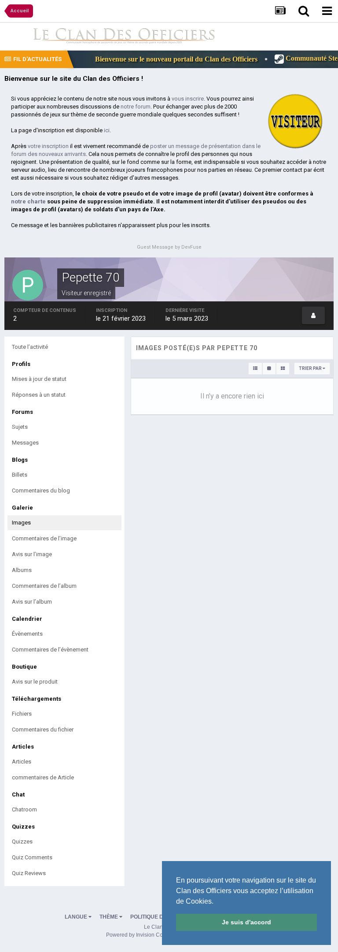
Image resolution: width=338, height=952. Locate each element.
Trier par (311, 368)
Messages (25, 442)
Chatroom (24, 809)
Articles (21, 761)
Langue (76, 917)
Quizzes (22, 841)
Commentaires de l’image (44, 538)
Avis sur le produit (35, 681)
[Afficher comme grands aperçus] (269, 368)
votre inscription (48, 146)
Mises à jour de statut (39, 379)
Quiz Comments (32, 857)
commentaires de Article (43, 777)
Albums (22, 570)
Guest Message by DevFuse (169, 247)
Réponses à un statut (39, 394)
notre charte (28, 201)
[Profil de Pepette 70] (313, 315)
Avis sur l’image (32, 554)
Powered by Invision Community (144, 935)
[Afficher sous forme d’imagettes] (283, 368)
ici (107, 130)
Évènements (27, 633)
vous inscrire (188, 98)
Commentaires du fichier (42, 729)
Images (21, 522)
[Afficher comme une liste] (255, 368)
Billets (19, 474)
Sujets (20, 427)
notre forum (136, 106)
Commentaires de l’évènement (50, 649)
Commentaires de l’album (44, 586)
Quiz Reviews (29, 873)
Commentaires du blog (41, 490)
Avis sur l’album (32, 601)
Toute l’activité (30, 347)
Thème (109, 917)
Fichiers (22, 713)
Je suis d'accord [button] (246, 922)
